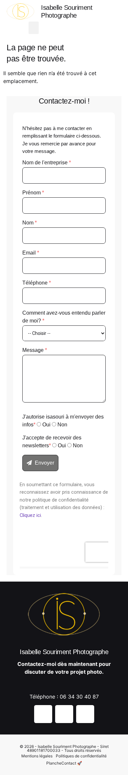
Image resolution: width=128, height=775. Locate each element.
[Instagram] (57, 28)
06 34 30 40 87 (79, 696)
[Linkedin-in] (80, 28)
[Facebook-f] (69, 28)
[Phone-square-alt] (91, 28)
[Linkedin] (85, 714)
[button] (34, 28)
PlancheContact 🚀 (64, 763)
